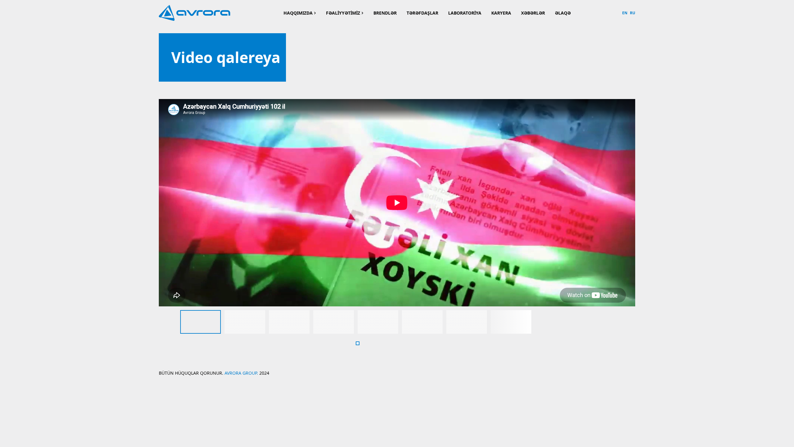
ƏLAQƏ (563, 13)
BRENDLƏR (385, 13)
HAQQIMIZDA (298, 13)
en (624, 13)
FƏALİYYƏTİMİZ (343, 13)
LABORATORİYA (464, 13)
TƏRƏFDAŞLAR (422, 13)
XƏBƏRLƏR (533, 13)
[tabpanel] (200, 322)
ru (632, 13)
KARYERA (501, 13)
